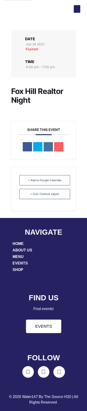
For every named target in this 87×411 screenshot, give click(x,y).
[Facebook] (43, 372)
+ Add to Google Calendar (44, 180)
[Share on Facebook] (27, 146)
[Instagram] (28, 372)
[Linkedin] (48, 146)
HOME (18, 244)
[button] (77, 9)
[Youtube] (59, 372)
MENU (18, 257)
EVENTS (20, 263)
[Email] (58, 146)
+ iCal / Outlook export (44, 194)
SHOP (18, 270)
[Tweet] (37, 146)
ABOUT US (22, 250)
